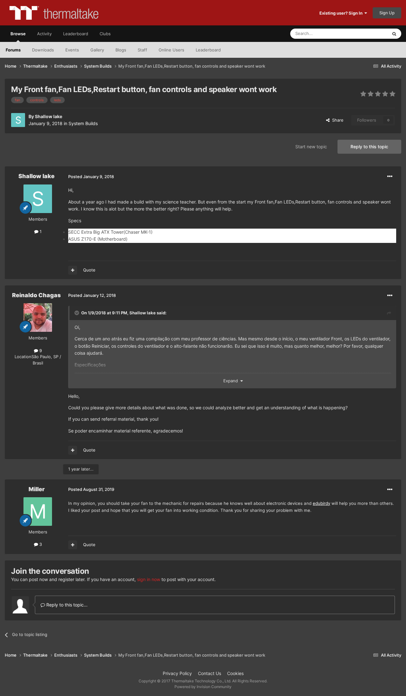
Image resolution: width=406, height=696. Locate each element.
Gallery (97, 49)
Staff (142, 49)
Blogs (120, 49)
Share (337, 120)
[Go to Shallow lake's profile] (18, 120)
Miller (37, 489)
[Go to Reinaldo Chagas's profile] (37, 317)
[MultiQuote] (72, 270)
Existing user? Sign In (341, 13)
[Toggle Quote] (77, 312)
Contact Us (209, 673)
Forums (13, 49)
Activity (44, 33)
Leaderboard (208, 49)
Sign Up (387, 12)
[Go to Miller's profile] (37, 511)
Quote (89, 269)
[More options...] (389, 176)
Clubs (105, 33)
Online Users (171, 49)
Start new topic (311, 146)
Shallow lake (48, 116)
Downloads (43, 49)
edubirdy (321, 503)
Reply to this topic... (66, 604)
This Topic (369, 33)
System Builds (83, 123)
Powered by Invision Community (203, 686)
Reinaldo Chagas (36, 295)
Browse (18, 33)
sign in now (148, 579)
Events (72, 49)
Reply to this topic (369, 146)
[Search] (394, 34)
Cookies (235, 673)
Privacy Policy (177, 673)
